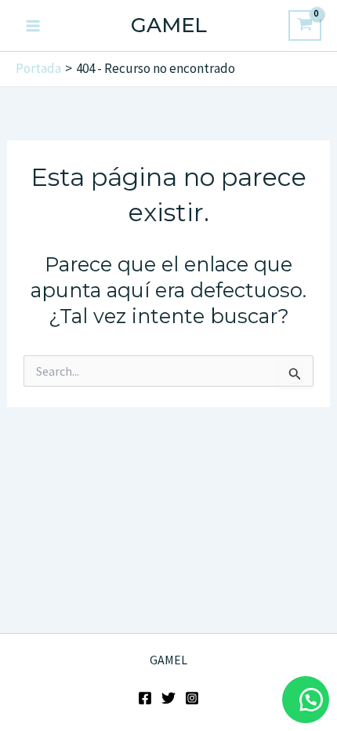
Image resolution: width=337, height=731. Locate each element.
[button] (305, 699)
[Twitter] (168, 698)
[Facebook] (145, 698)
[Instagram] (192, 698)
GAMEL (169, 25)
